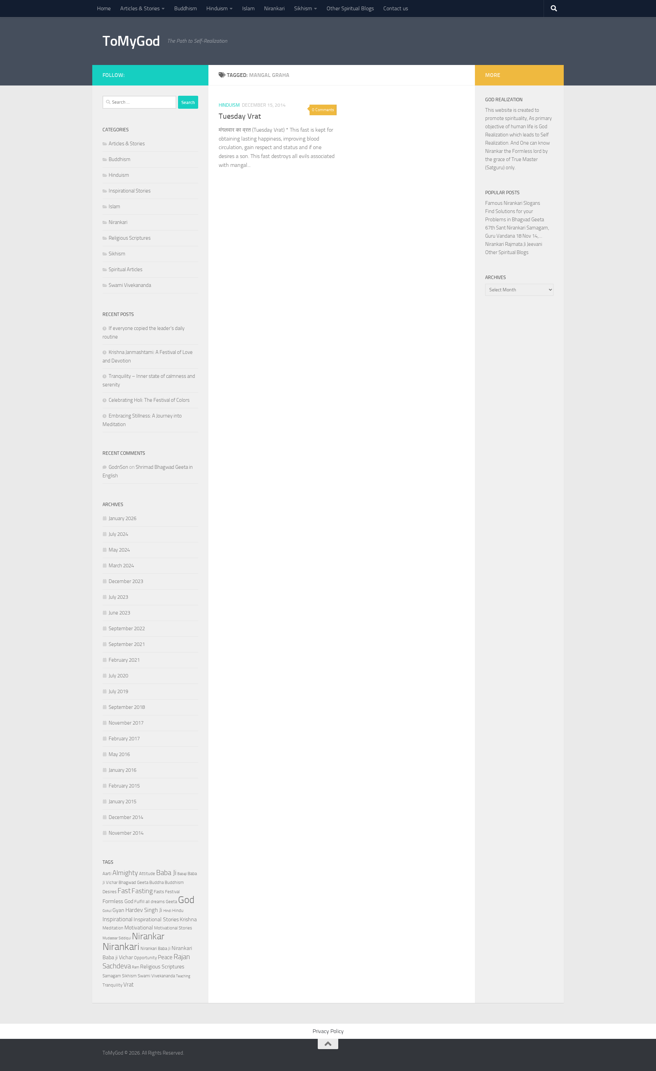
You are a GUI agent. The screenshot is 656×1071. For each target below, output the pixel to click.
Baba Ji (166, 872)
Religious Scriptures (130, 238)
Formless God (117, 901)
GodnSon (118, 467)
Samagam (111, 975)
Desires (109, 891)
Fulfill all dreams (149, 901)
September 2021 (127, 644)
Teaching (183, 976)
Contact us (395, 8)
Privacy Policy (328, 1031)
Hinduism (217, 8)
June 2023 (119, 613)
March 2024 (121, 566)
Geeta (171, 901)
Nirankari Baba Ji (155, 948)
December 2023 (126, 581)
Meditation (112, 927)
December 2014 (126, 817)
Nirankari (274, 8)
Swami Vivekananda (130, 285)
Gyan (118, 910)
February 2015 (124, 786)
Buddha (156, 882)
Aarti (106, 873)
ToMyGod (131, 41)
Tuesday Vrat (240, 116)
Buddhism (185, 8)
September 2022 (127, 628)
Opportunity (145, 957)
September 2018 (127, 707)
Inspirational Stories (130, 191)
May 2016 (119, 754)
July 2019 (118, 691)
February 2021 (124, 660)
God (186, 900)
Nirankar (148, 936)
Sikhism (303, 8)
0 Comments (323, 109)
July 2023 (118, 597)
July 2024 (118, 534)
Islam (248, 8)
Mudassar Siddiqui (116, 938)
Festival (172, 891)
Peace (165, 957)
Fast (124, 890)
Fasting (142, 891)
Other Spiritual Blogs (350, 8)
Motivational (138, 928)
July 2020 (118, 676)
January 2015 (122, 801)
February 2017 (124, 739)
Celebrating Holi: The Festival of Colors (149, 400)
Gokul (106, 911)
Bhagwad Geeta (133, 882)
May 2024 (119, 550)
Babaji (182, 874)
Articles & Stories (140, 8)
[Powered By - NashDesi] (194, 74)
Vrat (128, 984)
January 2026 (122, 518)
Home (104, 8)
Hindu (177, 910)
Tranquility (112, 985)
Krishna (188, 919)
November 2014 (126, 833)
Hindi (167, 911)
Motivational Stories (173, 927)
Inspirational (117, 919)
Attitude (147, 873)
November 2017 (126, 723)
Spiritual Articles (125, 269)
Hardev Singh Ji (143, 910)
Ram (135, 967)
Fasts (159, 891)
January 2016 (122, 770)
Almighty (125, 873)
